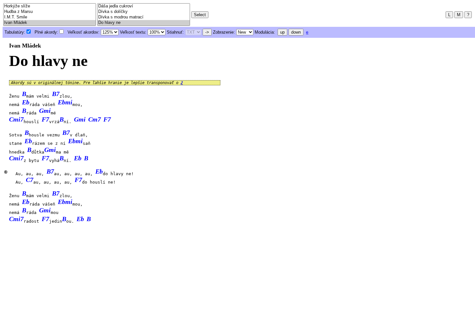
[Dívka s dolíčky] (144, 12)
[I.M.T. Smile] (50, 17)
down (296, 32)
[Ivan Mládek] (50, 23)
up (282, 32)
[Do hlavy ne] (144, 23)
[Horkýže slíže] (50, 6)
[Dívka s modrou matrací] (144, 17)
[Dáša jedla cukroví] (144, 6)
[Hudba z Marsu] (50, 12)
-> (207, 32)
